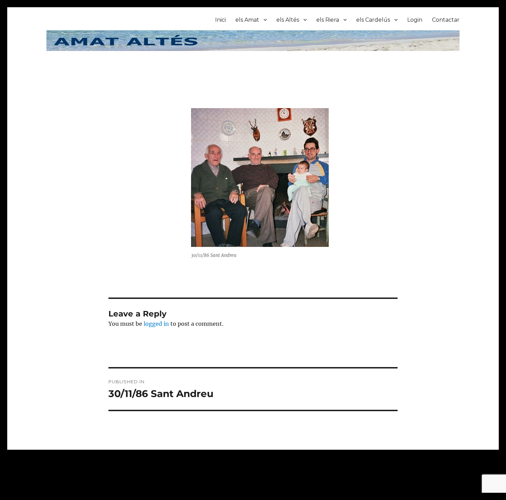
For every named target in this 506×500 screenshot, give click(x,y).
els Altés (287, 20)
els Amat (247, 20)
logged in (156, 323)
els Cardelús (373, 20)
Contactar (446, 20)
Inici (220, 20)
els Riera (327, 20)
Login (414, 20)
